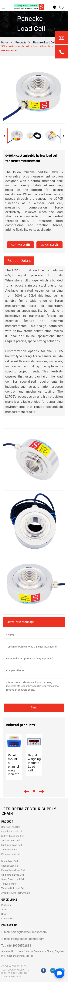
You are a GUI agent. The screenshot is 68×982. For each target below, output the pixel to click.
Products (20, 42)
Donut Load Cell (9, 861)
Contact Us (7, 918)
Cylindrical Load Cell (11, 831)
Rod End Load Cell (10, 827)
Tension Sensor (9, 849)
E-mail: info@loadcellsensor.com (22, 939)
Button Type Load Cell (12, 836)
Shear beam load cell (12, 879)
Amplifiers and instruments (15, 893)
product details (18, 261)
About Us (6, 909)
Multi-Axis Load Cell (11, 845)
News (4, 914)
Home (4, 42)
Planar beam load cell (13, 870)
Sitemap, (18, 973)
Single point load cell (12, 875)
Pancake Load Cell (44, 42)
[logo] (29, 6)
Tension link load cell (13, 888)
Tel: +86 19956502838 (16, 945)
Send (34, 707)
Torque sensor (8, 884)
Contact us (18, 244)
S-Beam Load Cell (10, 840)
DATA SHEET (47, 244)
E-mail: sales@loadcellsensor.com (24, 932)
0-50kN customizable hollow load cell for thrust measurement (32, 46)
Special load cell (10, 865)
